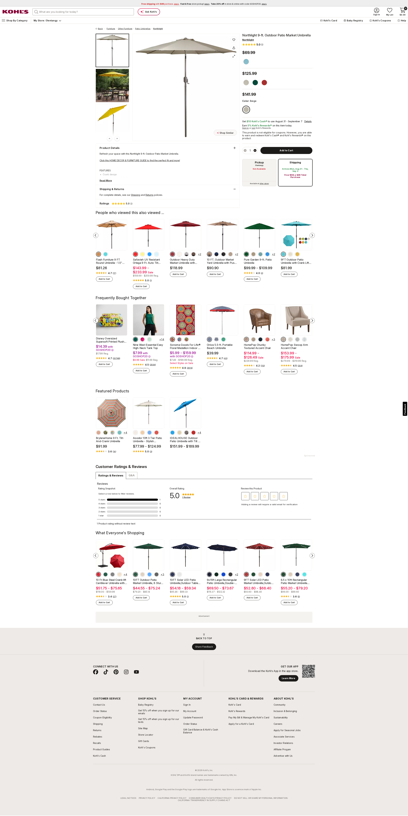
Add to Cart (104, 279)
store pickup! (194, 4)
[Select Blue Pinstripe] (209, 339)
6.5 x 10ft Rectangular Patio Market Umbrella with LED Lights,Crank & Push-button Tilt (295, 581)
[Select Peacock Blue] (304, 574)
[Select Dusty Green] (260, 254)
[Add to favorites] (234, 39)
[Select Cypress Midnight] (105, 432)
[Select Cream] (290, 339)
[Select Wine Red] (156, 432)
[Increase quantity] (255, 150)
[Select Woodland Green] (135, 339)
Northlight (158, 29)
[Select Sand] (253, 254)
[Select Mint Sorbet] (149, 339)
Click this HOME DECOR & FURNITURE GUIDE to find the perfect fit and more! (140, 160)
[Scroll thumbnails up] (109, 138)
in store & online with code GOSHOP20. (239, 4)
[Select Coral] (267, 339)
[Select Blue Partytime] (179, 339)
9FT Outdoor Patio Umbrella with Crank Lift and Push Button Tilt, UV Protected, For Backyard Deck (295, 261)
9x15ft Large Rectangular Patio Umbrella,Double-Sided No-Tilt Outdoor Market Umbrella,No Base (222, 581)
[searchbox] (83, 11)
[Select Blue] (246, 62)
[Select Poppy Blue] (112, 432)
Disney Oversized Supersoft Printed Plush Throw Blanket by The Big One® (111, 340)
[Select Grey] (156, 574)
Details (308, 121)
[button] (252, 44)
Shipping (295, 162)
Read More (106, 180)
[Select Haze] (119, 432)
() (114, 273)
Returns (149, 195)
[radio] (259, 172)
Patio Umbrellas (143, 29)
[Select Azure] (283, 254)
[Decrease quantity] (245, 150)
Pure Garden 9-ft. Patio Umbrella (258, 261)
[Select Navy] (260, 339)
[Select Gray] (186, 254)
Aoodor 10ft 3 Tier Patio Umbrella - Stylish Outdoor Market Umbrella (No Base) (148, 439)
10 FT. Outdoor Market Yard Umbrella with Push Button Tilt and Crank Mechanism (221, 261)
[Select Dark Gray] (230, 574)
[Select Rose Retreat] (142, 339)
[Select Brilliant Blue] (267, 254)
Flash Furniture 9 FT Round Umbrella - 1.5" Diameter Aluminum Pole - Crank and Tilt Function (111, 261)
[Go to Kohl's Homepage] (16, 12)
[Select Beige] (246, 109)
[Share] (234, 48)
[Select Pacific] (149, 254)
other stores (264, 183)
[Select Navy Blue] (172, 574)
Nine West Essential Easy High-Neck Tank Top (148, 346)
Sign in (245, 128)
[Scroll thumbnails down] (117, 138)
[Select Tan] (98, 254)
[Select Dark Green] (255, 82)
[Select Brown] (246, 82)
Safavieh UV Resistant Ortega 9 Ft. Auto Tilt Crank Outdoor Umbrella (147, 261)
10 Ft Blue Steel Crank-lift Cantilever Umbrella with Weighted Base (111, 581)
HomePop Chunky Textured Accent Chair (257, 346)
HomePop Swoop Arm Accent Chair (294, 346)
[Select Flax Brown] (253, 339)
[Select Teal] (105, 254)
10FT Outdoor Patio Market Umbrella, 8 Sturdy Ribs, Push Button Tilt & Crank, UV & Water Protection (148, 581)
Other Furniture (125, 29)
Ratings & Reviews (110, 475)
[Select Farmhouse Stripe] (304, 339)
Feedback (405, 409)
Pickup (259, 162)
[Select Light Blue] (297, 339)
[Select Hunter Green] (246, 254)
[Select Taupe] (98, 432)
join (253, 128)
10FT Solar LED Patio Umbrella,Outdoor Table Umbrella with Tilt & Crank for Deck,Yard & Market (185, 581)
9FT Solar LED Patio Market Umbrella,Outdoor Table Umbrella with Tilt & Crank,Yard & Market (259, 581)
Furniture (111, 29)
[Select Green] (186, 339)
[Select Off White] (290, 254)
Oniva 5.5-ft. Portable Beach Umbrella (220, 346)
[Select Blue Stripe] (216, 339)
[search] (36, 12)
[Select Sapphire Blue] (149, 574)
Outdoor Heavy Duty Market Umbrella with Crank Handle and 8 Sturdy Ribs (182, 261)
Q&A (132, 475)
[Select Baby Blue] (156, 254)
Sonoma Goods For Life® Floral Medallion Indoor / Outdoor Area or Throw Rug (185, 346)
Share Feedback (204, 646)
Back (101, 29)
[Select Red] (264, 82)
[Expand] (234, 56)
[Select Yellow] (142, 254)
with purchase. (160, 4)
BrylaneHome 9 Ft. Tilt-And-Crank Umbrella (110, 439)
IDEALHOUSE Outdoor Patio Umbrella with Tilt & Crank (185, 439)
